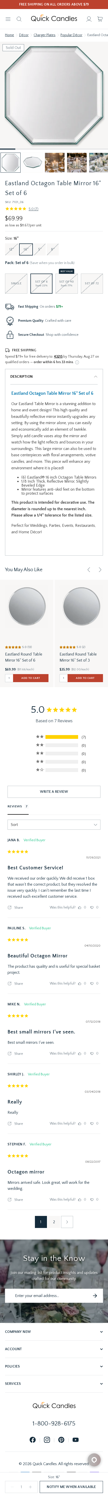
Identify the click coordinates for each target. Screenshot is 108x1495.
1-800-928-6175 (54, 1423)
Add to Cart (30, 678)
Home (9, 35)
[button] (11, 163)
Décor (24, 35)
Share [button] (18, 908)
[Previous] (89, 570)
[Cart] (100, 19)
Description (21, 377)
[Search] (19, 19)
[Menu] (8, 19)
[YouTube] (76, 1440)
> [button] (67, 1222)
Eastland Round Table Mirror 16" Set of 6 (23, 657)
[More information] (77, 362)
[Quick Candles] (54, 19)
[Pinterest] (61, 1440)
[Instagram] (47, 1440)
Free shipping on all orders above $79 (54, 5)
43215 (58, 357)
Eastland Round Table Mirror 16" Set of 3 (78, 657)
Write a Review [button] (54, 792)
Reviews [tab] (15, 806)
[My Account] (89, 19)
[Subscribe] (95, 1296)
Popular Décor (71, 35)
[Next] (100, 570)
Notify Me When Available (71, 1487)
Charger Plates (45, 35)
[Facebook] (33, 1440)
